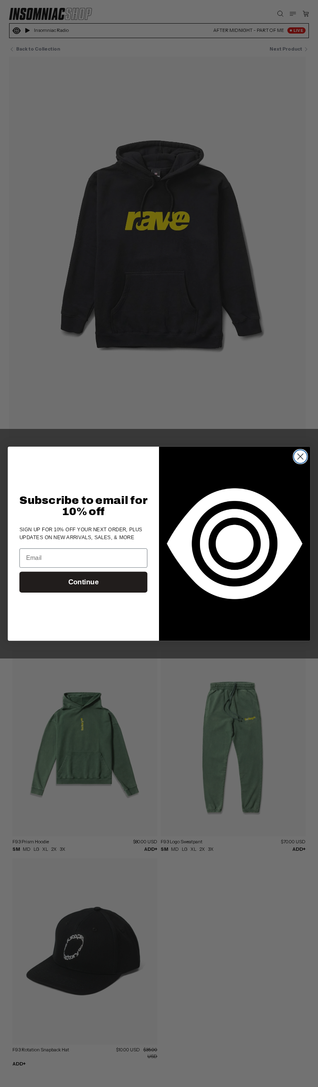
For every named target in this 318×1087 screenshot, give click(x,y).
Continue (83, 582)
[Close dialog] (300, 456)
